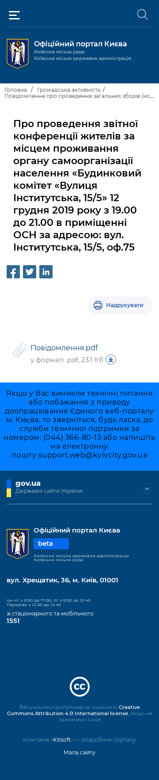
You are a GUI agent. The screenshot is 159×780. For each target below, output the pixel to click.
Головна (15, 89)
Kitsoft (62, 739)
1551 (13, 621)
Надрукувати (125, 305)
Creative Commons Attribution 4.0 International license (73, 710)
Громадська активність (69, 89)
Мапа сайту (79, 752)
